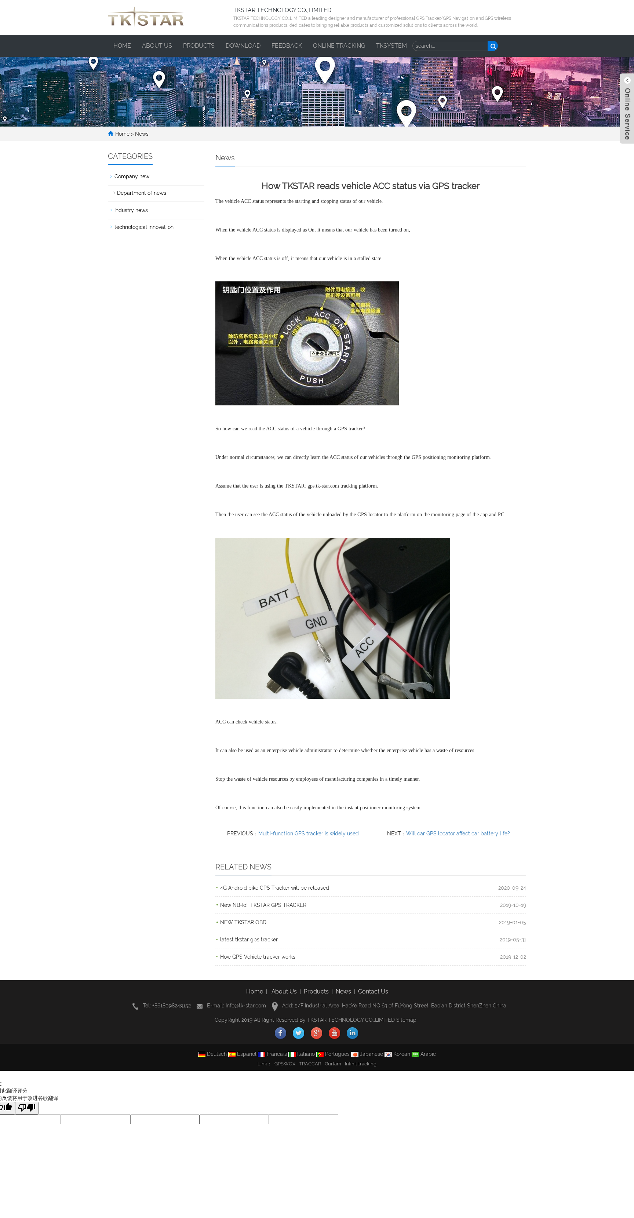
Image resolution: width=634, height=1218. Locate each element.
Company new (131, 176)
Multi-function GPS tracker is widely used (308, 833)
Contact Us (373, 991)
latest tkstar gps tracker (249, 939)
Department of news (141, 193)
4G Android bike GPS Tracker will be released (274, 888)
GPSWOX (284, 1063)
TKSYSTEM (391, 45)
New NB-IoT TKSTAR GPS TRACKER (263, 905)
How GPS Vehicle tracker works (257, 957)
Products (199, 45)
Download (243, 45)
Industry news (131, 210)
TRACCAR (310, 1063)
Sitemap (406, 1020)
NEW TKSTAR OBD (243, 922)
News (142, 134)
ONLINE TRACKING (339, 45)
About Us (284, 991)
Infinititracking (360, 1063)
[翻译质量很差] (27, 1108)
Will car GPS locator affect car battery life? (458, 833)
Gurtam (333, 1063)
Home (122, 45)
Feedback (287, 45)
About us (157, 45)
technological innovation (144, 227)
